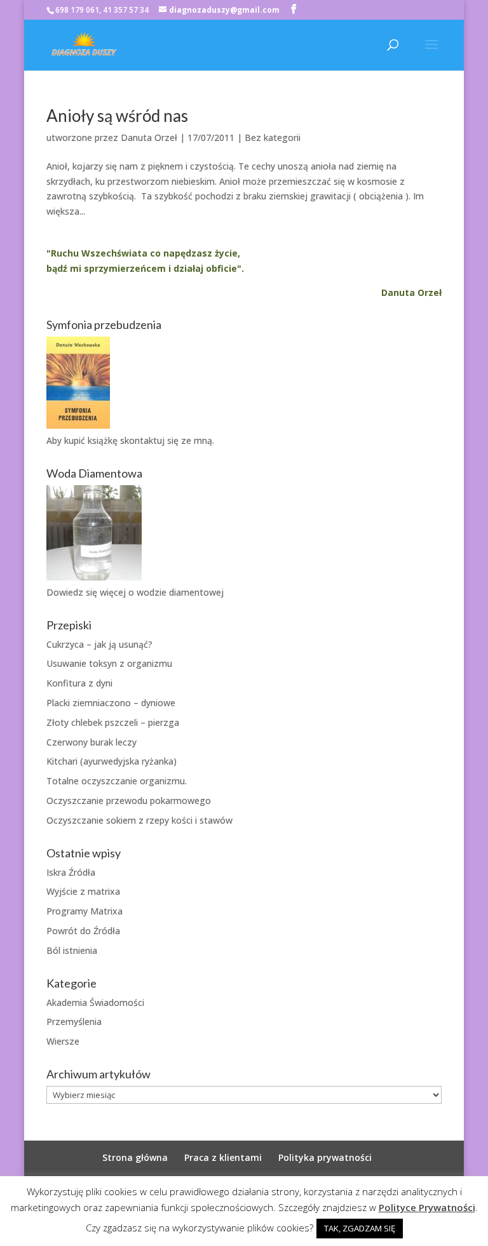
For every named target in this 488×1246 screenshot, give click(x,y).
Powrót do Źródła (83, 931)
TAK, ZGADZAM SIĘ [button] (359, 1228)
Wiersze (62, 1041)
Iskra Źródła (70, 872)
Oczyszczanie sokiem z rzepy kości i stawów (139, 820)
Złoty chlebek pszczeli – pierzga (112, 722)
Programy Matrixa (84, 911)
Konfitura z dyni (79, 683)
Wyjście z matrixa (83, 891)
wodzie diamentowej (180, 592)
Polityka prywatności (325, 1157)
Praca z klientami (223, 1157)
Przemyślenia (74, 1021)
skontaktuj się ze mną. (167, 440)
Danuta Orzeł (149, 137)
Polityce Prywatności (427, 1207)
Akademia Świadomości (95, 1002)
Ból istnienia (71, 950)
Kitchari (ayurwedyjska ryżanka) (111, 761)
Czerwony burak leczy (91, 742)
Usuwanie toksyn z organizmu (109, 663)
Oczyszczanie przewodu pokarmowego (128, 800)
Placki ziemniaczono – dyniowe (110, 703)
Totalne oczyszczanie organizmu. (116, 781)
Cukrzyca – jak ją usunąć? (99, 644)
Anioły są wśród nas (117, 115)
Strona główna (135, 1157)
